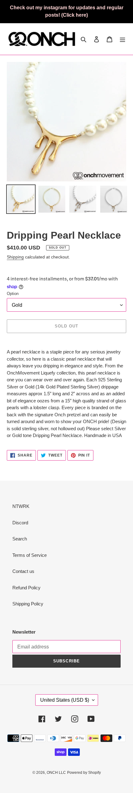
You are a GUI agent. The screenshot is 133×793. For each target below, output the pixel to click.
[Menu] (122, 39)
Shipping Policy (27, 603)
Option (13, 293)
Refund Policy (26, 587)
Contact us (23, 571)
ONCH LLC (56, 772)
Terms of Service (29, 555)
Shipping (15, 256)
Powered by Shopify (84, 772)
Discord (20, 522)
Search (19, 538)
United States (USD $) (64, 700)
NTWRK (20, 506)
